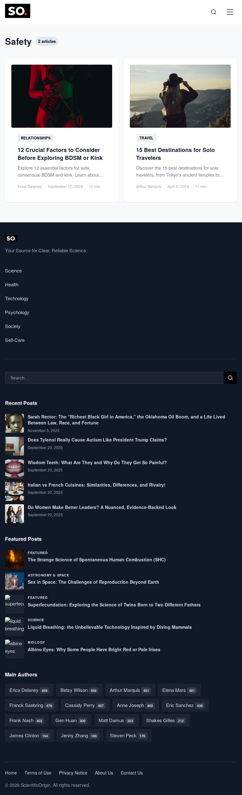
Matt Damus (116, 720)
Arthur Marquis (129, 690)
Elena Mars (178, 690)
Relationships (36, 137)
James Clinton (28, 735)
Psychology (17, 312)
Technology (17, 298)
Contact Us (132, 772)
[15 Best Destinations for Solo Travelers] (180, 130)
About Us (104, 772)
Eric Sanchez (184, 705)
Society (12, 326)
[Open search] (214, 12)
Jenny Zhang (79, 735)
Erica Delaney (28, 690)
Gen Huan (70, 720)
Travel (146, 137)
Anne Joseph (135, 705)
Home (11, 772)
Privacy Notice (73, 772)
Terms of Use (38, 772)
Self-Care (15, 339)
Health (11, 284)
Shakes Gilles (165, 720)
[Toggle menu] (230, 12)
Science (13, 270)
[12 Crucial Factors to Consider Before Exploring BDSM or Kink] (61, 130)
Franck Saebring (30, 705)
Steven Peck (127, 735)
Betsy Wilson (78, 690)
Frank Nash (25, 720)
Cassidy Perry (84, 705)
